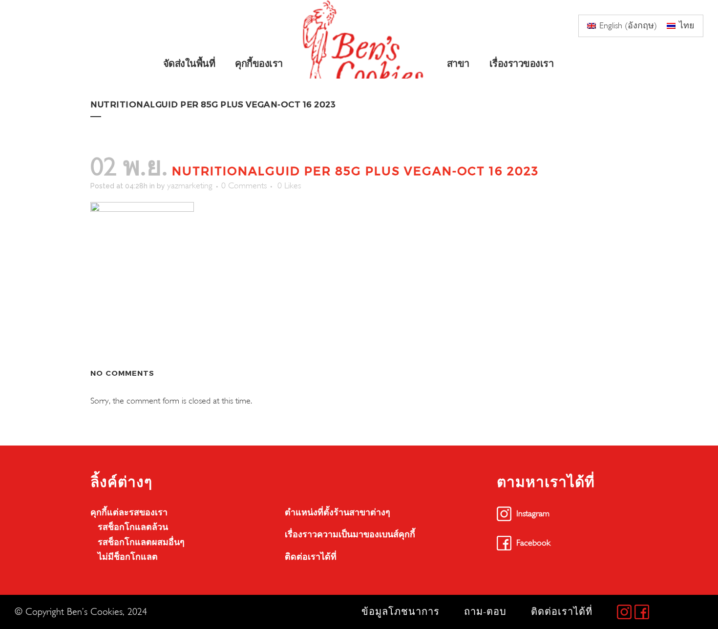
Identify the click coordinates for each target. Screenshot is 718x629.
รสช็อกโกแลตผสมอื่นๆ (141, 542)
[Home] (366, 39)
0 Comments (244, 186)
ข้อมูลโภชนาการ (400, 611)
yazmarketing (189, 186)
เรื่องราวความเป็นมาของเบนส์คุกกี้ (350, 534)
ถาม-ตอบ (485, 611)
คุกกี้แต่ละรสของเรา (129, 512)
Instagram (532, 513)
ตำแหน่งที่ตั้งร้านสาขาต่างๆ (337, 512)
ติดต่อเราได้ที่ (311, 557)
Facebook (533, 543)
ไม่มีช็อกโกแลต (128, 557)
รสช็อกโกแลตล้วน (133, 527)
